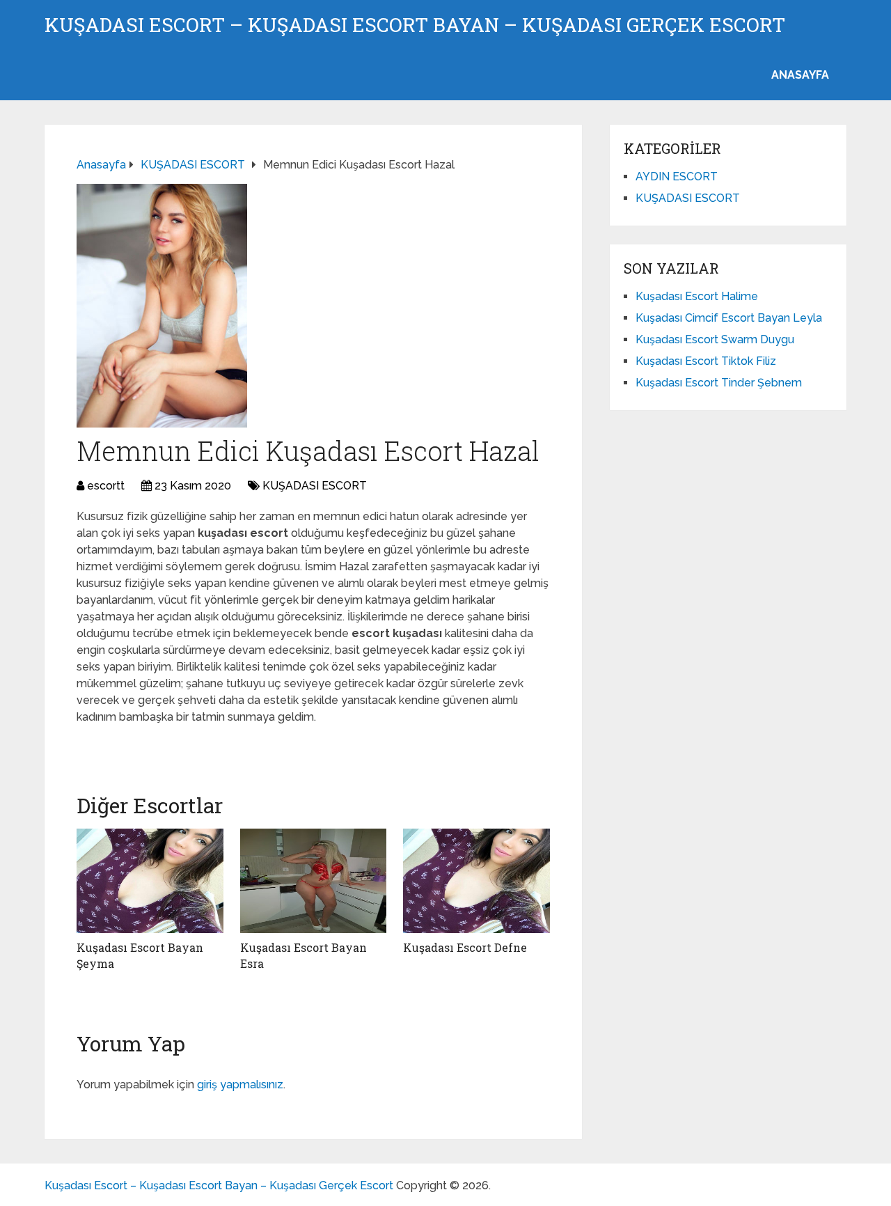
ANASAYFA (800, 74)
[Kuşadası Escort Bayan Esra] (313, 881)
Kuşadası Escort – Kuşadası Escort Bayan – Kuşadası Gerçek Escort (415, 25)
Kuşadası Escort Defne (465, 947)
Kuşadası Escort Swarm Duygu (715, 339)
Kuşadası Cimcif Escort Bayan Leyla (729, 317)
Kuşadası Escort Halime (697, 296)
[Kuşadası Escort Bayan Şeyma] (150, 881)
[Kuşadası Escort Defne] (476, 881)
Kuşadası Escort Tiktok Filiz (706, 361)
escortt (106, 485)
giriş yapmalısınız (240, 1084)
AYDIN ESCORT (677, 176)
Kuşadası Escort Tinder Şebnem (719, 382)
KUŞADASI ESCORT (314, 485)
